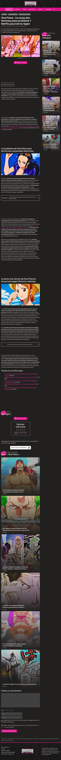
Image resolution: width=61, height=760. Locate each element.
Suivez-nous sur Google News (19, 447)
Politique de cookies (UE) (7, 754)
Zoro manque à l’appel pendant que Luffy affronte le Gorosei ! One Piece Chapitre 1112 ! (16, 529)
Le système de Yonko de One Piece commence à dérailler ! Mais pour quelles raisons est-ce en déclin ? (51, 125)
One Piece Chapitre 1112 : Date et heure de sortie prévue (19, 684)
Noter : (3, 710)
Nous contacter (5, 747)
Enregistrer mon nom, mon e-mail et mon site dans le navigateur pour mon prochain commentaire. (21, 721)
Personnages (48, 9)
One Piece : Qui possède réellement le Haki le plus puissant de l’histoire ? (13, 606)
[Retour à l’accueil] (30, 3)
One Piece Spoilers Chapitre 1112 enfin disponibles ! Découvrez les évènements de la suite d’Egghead (51, 106)
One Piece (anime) (13, 14)
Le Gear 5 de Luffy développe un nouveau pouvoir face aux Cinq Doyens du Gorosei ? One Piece (50, 69)
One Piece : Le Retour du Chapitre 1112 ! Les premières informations (51, 146)
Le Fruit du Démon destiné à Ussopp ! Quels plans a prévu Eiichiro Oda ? (13, 491)
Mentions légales (5, 750)
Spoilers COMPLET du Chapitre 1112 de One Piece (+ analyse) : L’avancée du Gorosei (15, 568)
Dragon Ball (17, 9)
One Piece (8, 9)
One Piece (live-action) (24, 14)
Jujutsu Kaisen (32, 9)
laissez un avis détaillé (22, 433)
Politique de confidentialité (8, 752)
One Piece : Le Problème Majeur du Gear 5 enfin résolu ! (50, 52)
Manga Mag (11, 738)
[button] (54, 9)
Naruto (40, 9)
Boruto (24, 9)
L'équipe (3, 749)
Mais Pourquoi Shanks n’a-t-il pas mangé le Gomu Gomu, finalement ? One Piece (51, 89)
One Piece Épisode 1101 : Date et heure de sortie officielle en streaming (14, 645)
